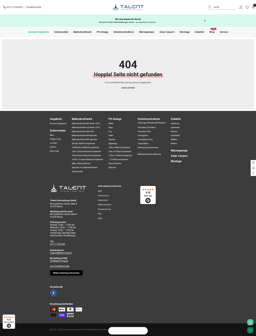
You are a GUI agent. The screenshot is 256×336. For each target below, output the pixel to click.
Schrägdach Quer (145, 139)
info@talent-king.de (59, 261)
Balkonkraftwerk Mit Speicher (84, 139)
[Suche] (222, 7)
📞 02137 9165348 (12, 7)
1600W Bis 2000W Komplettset (85, 147)
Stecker (174, 131)
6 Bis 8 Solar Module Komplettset (86, 155)
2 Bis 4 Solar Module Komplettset (86, 151)
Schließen (205, 20)
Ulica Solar (54, 151)
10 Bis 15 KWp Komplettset (120, 155)
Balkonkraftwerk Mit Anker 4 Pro (86, 123)
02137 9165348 (57, 244)
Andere (174, 143)
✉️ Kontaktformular (32, 7)
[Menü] (13, 316)
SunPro (53, 147)
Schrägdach (143, 135)
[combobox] (225, 7)
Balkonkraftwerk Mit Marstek (84, 135)
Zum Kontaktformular (59, 266)
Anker (111, 123)
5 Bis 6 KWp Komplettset (119, 147)
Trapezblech (143, 143)
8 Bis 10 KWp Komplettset (120, 151)
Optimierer (175, 127)
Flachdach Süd (144, 131)
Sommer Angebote (58, 123)
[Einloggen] (241, 7)
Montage (176, 161)
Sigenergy (113, 143)
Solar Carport (179, 156)
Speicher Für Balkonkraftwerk (84, 167)
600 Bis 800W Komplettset (83, 143)
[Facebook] (53, 293)
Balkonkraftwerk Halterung (149, 154)
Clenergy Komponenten (148, 147)
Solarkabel (175, 135)
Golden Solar (55, 139)
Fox (110, 131)
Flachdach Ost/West (147, 127)
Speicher (112, 167)
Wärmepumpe (179, 150)
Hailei (111, 135)
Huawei (112, 139)
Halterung (175, 123)
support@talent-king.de (61, 253)
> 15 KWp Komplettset (118, 159)
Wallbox (174, 139)
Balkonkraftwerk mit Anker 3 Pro (86, 127)
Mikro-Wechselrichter (81, 163)
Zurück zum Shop (128, 88)
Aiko (52, 135)
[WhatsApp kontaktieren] (250, 322)
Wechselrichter (115, 163)
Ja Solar (53, 143)
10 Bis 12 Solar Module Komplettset (87, 159)
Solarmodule (77, 171)
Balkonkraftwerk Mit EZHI (83, 131)
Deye (111, 127)
